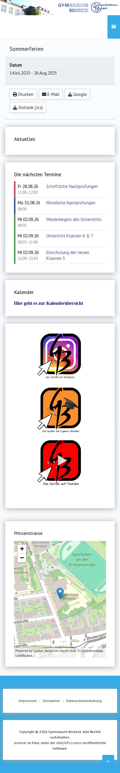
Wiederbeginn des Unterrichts (74, 219)
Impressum (28, 700)
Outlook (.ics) (30, 107)
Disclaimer (51, 700)
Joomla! (20, 743)
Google (79, 94)
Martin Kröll (68, 650)
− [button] (22, 557)
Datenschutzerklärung (84, 700)
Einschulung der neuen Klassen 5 (67, 255)
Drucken (25, 94)
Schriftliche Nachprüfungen (72, 186)
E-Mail (52, 94)
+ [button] (22, 548)
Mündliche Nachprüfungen (71, 202)
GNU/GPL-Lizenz (69, 743)
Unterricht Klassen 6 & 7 (69, 235)
